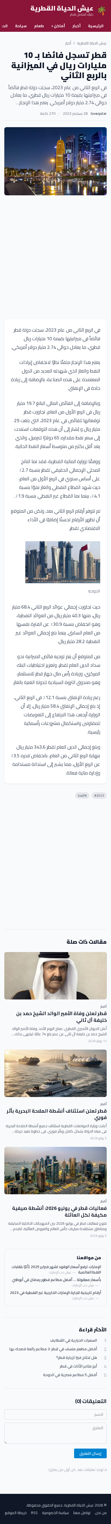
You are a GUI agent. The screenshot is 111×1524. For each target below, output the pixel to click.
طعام (39, 25)
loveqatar (99, 113)
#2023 (99, 795)
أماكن (58, 25)
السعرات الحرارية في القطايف (73, 1340)
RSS (34, 1512)
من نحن (101, 1512)
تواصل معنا (82, 1512)
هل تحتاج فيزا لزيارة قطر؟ (76, 1357)
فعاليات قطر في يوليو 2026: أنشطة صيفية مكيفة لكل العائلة (59, 1211)
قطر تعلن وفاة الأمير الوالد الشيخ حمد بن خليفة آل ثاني (61, 1017)
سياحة (21, 25)
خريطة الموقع (16, 1512)
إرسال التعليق (90, 1453)
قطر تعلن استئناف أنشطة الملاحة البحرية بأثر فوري (57, 1114)
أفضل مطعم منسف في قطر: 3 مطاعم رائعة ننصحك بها (53, 1349)
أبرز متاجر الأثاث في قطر (78, 1366)
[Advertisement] (55, 257)
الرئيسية (95, 25)
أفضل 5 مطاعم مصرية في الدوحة (70, 1374)
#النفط (82, 795)
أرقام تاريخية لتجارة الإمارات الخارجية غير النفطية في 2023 (55, 1292)
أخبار (76, 25)
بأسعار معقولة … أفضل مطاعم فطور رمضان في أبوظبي (56, 1279)
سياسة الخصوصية (55, 1512)
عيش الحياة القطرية (92, 43)
